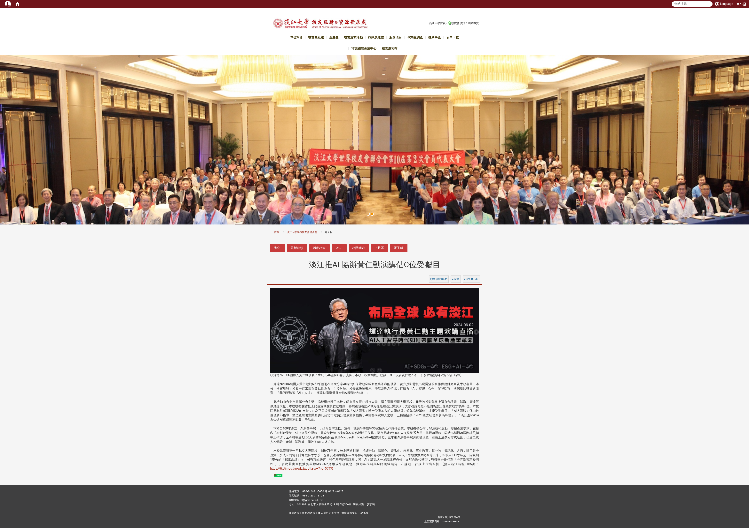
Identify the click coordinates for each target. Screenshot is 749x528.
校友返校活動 (353, 37)
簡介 (277, 248)
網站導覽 (473, 23)
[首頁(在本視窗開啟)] (17, 4)
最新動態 (297, 248)
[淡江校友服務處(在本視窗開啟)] (320, 24)
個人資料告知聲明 (329, 512)
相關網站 (358, 248)
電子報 (398, 248)
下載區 (379, 248)
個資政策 (294, 512)
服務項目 (395, 37)
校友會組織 (316, 37)
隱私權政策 (309, 512)
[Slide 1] (368, 214)
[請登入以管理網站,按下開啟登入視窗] (8, 4)
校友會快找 (458, 23)
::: (427, 23)
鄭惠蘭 (364, 512)
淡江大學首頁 (437, 23)
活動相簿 (319, 248)
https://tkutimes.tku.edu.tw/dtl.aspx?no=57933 (302, 468)
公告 (338, 248)
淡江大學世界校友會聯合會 (302, 232)
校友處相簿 (390, 48)
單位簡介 (296, 37)
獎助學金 (434, 37)
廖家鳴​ (371, 504)
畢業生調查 (415, 37)
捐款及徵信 (376, 37)
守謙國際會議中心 (363, 48)
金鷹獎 (334, 37)
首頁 (276, 232)
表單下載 (452, 37)
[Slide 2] (372, 214)
